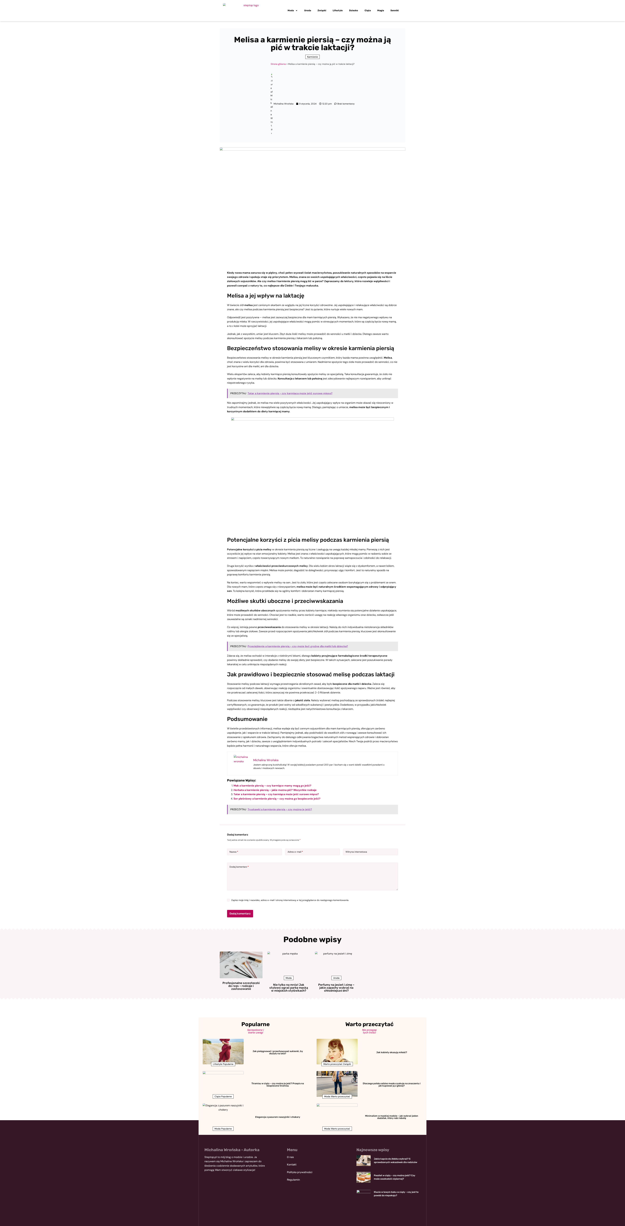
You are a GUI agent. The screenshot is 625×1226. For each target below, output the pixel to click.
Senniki (394, 10)
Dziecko (353, 10)
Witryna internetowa (356, 851)
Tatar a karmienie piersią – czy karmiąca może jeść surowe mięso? (276, 794)
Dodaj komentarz (239, 866)
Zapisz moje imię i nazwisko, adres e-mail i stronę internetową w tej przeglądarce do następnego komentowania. (290, 900)
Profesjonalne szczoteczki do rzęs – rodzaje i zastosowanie (241, 986)
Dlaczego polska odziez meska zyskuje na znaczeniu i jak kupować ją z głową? (392, 1084)
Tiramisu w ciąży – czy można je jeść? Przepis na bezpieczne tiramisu (277, 1084)
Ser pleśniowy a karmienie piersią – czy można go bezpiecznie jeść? (277, 798)
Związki (322, 10)
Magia (380, 10)
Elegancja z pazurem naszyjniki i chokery (277, 1117)
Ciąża (368, 10)
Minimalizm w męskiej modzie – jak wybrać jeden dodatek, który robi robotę (391, 1117)
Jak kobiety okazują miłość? (391, 1052)
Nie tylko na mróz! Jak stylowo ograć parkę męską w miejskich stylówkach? (288, 987)
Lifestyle (338, 10)
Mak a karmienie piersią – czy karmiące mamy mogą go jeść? (272, 785)
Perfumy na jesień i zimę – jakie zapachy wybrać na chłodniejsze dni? (336, 987)
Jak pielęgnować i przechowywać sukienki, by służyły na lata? (278, 1052)
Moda (291, 10)
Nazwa (233, 851)
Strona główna (278, 64)
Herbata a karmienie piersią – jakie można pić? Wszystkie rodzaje (275, 790)
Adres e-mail (295, 851)
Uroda (307, 10)
